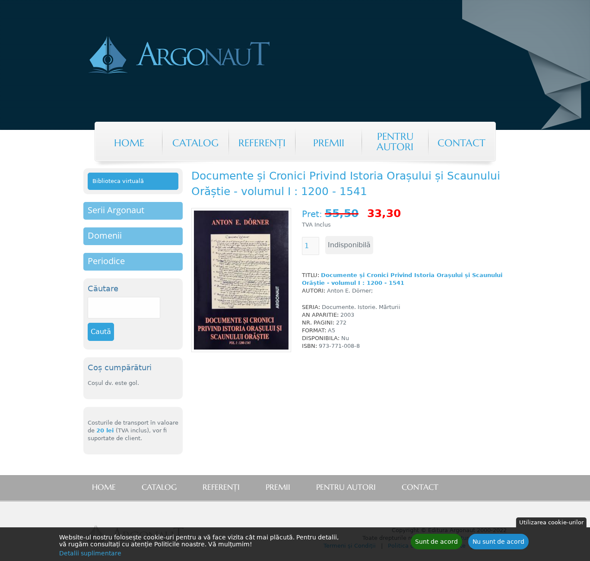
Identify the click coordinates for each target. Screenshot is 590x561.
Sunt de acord (436, 541)
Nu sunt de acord (498, 541)
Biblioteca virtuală (118, 181)
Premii (328, 142)
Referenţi (261, 142)
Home (129, 142)
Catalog (195, 142)
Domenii (105, 235)
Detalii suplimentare (90, 553)
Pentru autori (395, 141)
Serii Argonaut (116, 210)
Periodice (106, 261)
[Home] (214, 56)
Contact (461, 142)
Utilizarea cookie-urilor (551, 522)
